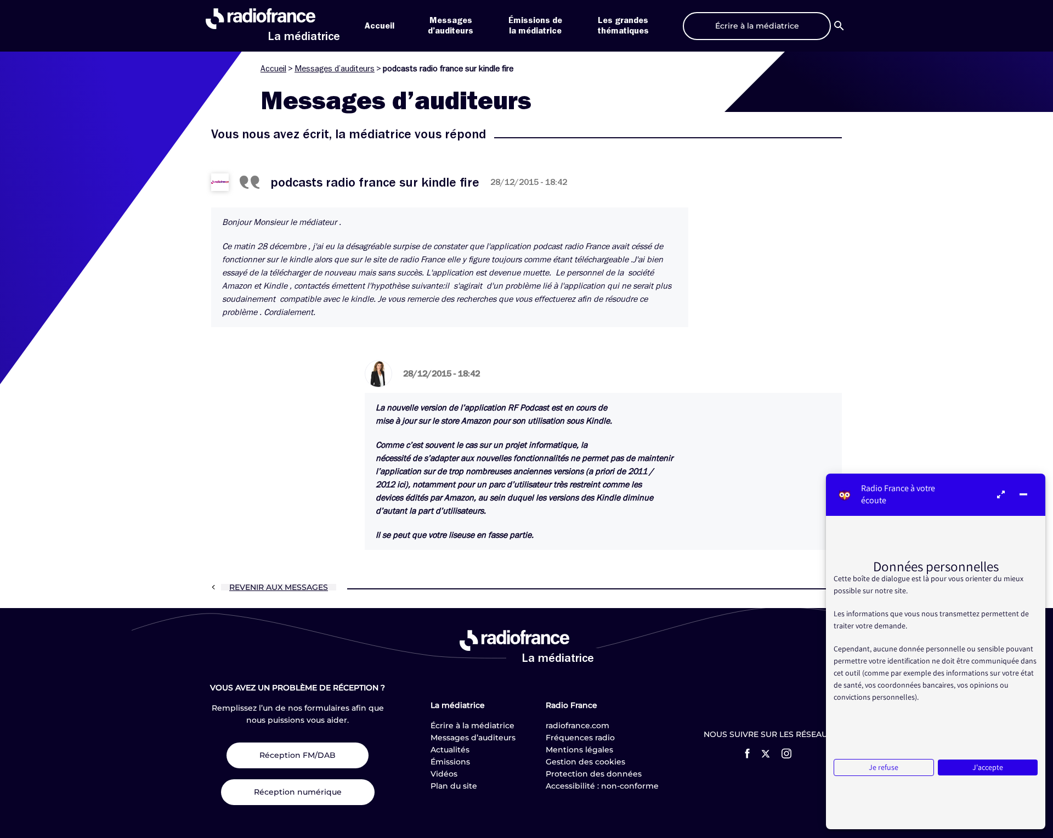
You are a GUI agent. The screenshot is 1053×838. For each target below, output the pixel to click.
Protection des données (594, 774)
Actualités (450, 750)
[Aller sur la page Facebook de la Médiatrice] (747, 753)
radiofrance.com (577, 725)
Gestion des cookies (585, 762)
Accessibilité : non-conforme (602, 786)
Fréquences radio (580, 738)
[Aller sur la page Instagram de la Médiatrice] (786, 753)
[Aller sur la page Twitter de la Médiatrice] (766, 754)
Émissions (450, 762)
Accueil (379, 25)
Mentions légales (579, 750)
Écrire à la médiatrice (472, 725)
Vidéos (444, 774)
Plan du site (454, 786)
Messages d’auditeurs (335, 68)
